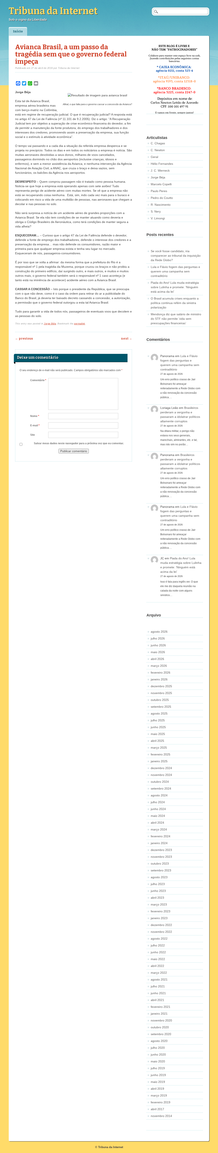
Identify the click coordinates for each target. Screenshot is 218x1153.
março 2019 (159, 1095)
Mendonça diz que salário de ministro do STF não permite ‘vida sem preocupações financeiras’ (176, 318)
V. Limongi (158, 218)
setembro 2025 (161, 706)
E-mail (35, 425)
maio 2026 (158, 652)
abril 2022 (157, 966)
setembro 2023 (161, 870)
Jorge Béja (50, 323)
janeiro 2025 (159, 761)
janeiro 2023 (159, 918)
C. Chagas (158, 143)
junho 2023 (158, 891)
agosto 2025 (159, 713)
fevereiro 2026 (160, 672)
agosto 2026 (159, 631)
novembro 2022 (161, 931)
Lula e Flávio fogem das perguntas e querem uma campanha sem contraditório (175, 271)
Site (32, 434)
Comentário (38, 380)
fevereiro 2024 (160, 836)
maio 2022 (158, 959)
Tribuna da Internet (53, 11)
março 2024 (159, 829)
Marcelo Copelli (161, 184)
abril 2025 (157, 740)
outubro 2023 (160, 863)
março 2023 (159, 904)
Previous (24, 338)
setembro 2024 (161, 788)
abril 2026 (157, 659)
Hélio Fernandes (162, 163)
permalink (79, 323)
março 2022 (159, 972)
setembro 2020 (161, 1034)
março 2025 (159, 747)
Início (18, 31)
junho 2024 (158, 809)
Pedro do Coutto (162, 198)
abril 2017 (157, 1109)
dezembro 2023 (161, 850)
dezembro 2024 (161, 768)
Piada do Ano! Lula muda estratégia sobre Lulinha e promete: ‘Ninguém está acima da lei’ (175, 287)
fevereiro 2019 (160, 1102)
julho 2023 (158, 884)
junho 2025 (158, 727)
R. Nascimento (161, 204)
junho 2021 (158, 993)
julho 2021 (158, 986)
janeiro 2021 (159, 1013)
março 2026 (159, 665)
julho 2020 (158, 1047)
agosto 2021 (159, 979)
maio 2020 (158, 1061)
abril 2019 (157, 1088)
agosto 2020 (159, 1041)
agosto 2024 (159, 795)
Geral (154, 157)
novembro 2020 (161, 1020)
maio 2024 (158, 815)
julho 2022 (158, 945)
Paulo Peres (159, 191)
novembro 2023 (161, 856)
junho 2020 (158, 1054)
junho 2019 (158, 1075)
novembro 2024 (161, 775)
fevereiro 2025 (160, 754)
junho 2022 (158, 952)
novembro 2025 (161, 693)
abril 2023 (157, 897)
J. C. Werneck (160, 170)
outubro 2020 (160, 1027)
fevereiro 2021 (160, 1006)
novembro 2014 (161, 1116)
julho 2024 (158, 802)
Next (126, 338)
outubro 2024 (160, 781)
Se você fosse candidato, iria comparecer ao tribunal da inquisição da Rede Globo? (176, 255)
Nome (34, 416)
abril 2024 (157, 822)
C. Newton (158, 150)
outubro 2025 (160, 700)
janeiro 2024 (159, 843)
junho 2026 (158, 645)
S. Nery (156, 211)
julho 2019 (158, 1068)
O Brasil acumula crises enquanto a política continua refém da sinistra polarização (175, 303)
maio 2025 (158, 734)
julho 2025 (158, 720)
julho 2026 (158, 638)
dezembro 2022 (161, 925)
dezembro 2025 (161, 686)
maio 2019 (158, 1082)
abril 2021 (157, 1000)
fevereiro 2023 (160, 911)
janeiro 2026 (159, 679)
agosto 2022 (159, 938)
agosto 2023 (159, 877)
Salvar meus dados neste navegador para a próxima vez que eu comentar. (79, 443)
